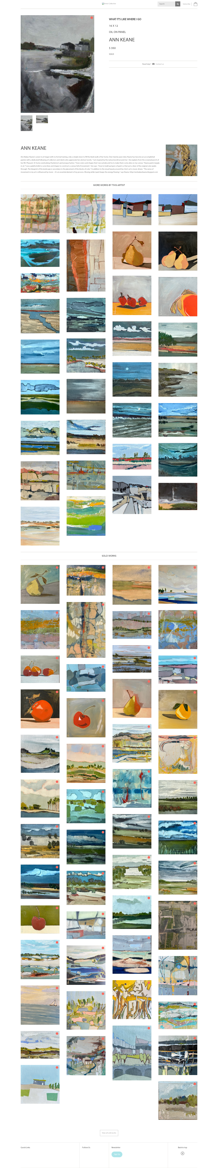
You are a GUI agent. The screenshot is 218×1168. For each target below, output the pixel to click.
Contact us (160, 64)
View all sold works (109, 1115)
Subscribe (186, 4)
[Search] (177, 3)
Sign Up (117, 1136)
